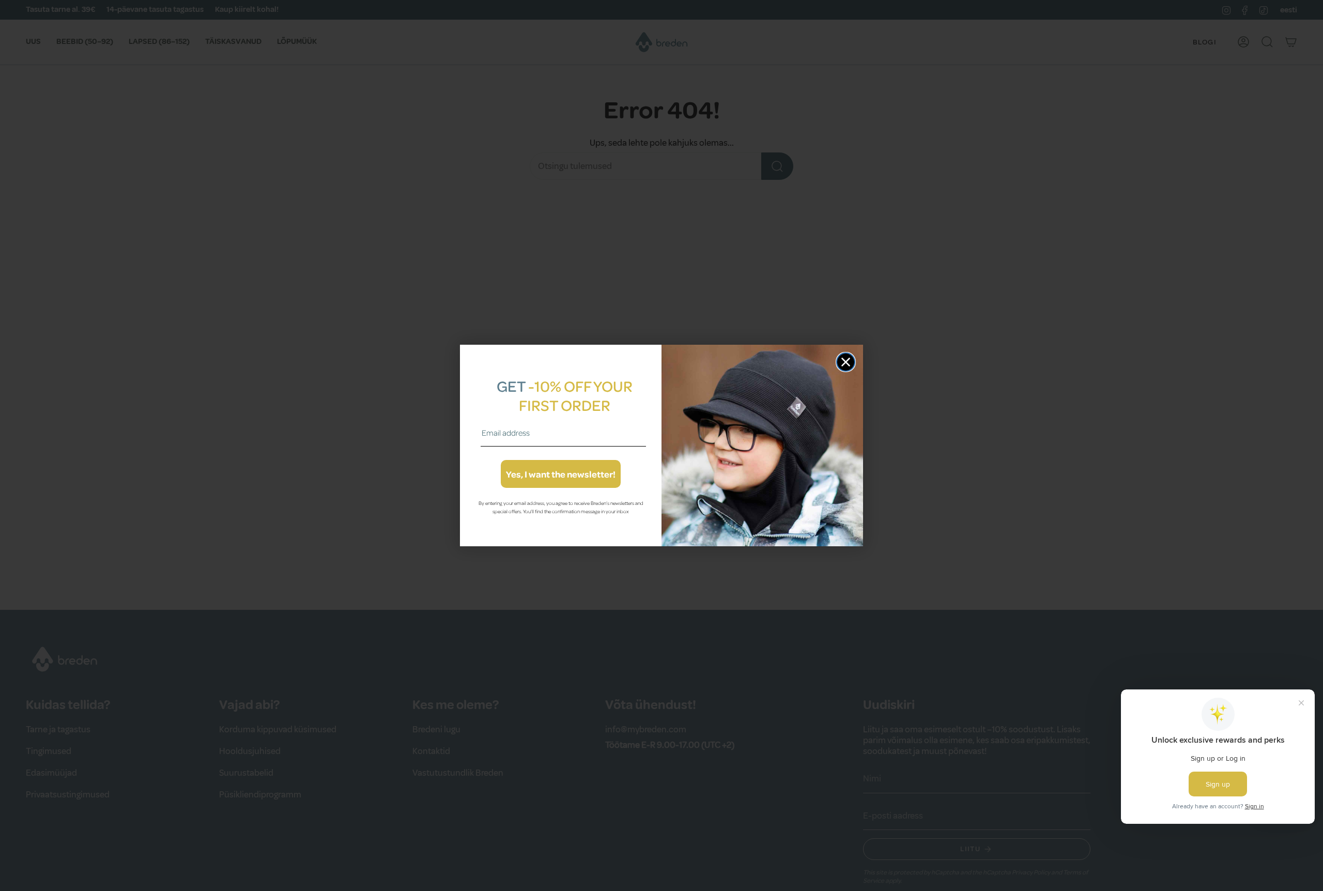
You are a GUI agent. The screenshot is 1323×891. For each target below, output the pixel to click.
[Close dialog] (846, 362)
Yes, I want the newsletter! (561, 474)
